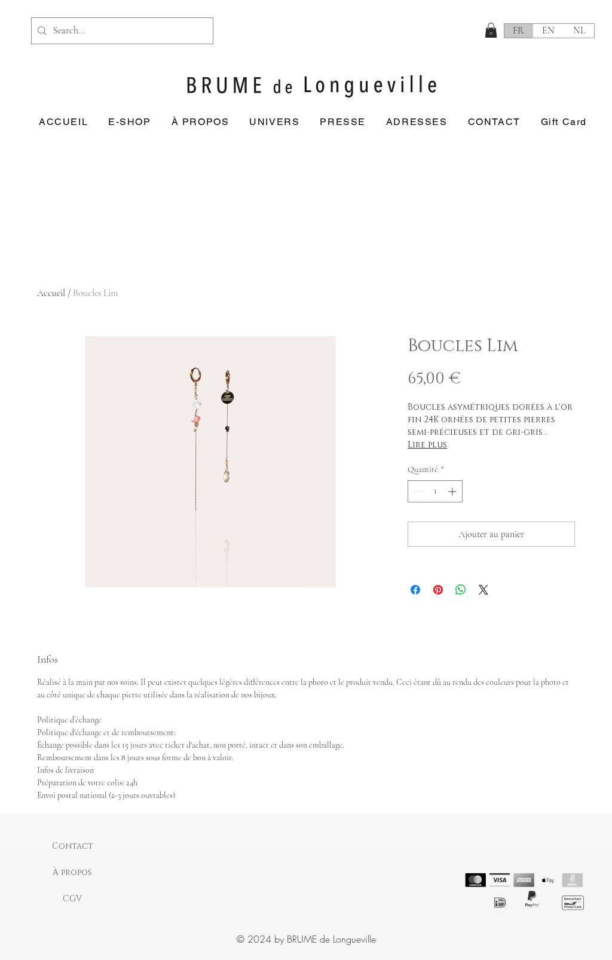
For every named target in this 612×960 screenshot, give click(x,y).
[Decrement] (416, 491)
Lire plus (427, 444)
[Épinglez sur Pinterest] (438, 590)
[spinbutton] (435, 491)
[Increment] (453, 491)
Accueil (51, 293)
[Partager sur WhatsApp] (461, 590)
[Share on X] (483, 590)
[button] (491, 30)
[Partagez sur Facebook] (415, 590)
